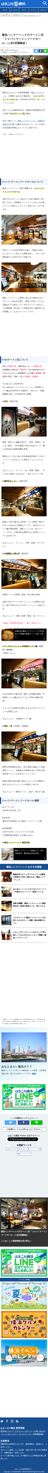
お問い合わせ (39, 1431)
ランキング (14, 10)
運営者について (7, 1431)
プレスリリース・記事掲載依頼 (31, 1434)
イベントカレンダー (9, 1434)
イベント (33, 10)
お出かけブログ (12, 1149)
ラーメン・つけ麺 (35, 1149)
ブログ (4, 10)
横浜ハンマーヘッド (24, 1153)
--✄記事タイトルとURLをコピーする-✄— (14, 52)
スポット (43, 10)
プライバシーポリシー (24, 1431)
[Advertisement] (24, 23)
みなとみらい (23, 1149)
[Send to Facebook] (40, 51)
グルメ (24, 10)
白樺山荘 (11, 134)
